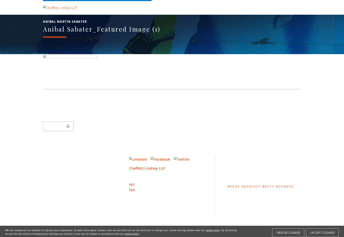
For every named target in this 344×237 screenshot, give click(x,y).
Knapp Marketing (77, 218)
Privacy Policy (53, 210)
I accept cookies (322, 233)
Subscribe (56, 126)
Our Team (53, 167)
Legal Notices (79, 210)
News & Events (59, 188)
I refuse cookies (288, 233)
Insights (53, 181)
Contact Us (56, 195)
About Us (53, 160)
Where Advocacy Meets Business (118, 6)
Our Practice (57, 174)
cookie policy (213, 230)
